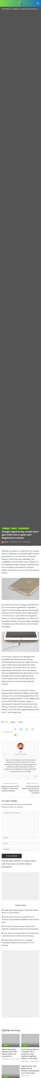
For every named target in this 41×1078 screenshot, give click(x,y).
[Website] (35, 776)
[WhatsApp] (26, 729)
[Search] (38, 3)
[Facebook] (15, 729)
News (14, 528)
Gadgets (6, 528)
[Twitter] (21, 729)
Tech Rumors (23, 528)
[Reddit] (32, 729)
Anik (6, 542)
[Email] (15, 735)
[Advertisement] (20, 886)
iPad (8, 616)
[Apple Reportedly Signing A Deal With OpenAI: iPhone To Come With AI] (11, 1040)
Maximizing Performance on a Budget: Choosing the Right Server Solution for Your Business (18, 942)
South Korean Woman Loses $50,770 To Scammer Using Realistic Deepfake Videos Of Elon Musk (20, 919)
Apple (13, 722)
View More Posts (20, 754)
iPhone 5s (14, 556)
